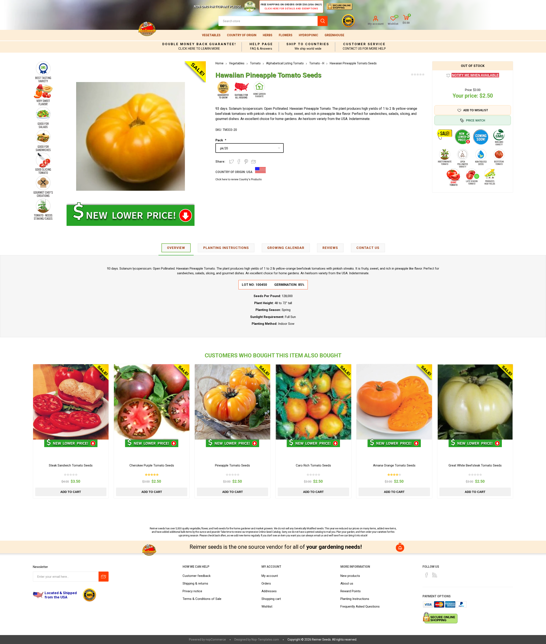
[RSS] (434, 575)
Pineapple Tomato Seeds (232, 465)
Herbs (267, 35)
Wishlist (266, 606)
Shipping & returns (195, 583)
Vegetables (211, 35)
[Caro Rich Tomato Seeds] (313, 402)
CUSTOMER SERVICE (364, 44)
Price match (475, 120)
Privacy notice (192, 591)
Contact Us (367, 248)
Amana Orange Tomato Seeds (394, 465)
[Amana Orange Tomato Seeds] (394, 402)
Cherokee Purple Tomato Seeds (151, 465)
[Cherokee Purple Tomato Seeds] (152, 402)
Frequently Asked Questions (360, 606)
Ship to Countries (307, 44)
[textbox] (268, 21)
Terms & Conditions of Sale (202, 599)
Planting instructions (226, 248)
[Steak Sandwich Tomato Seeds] (71, 402)
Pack (219, 140)
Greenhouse (334, 35)
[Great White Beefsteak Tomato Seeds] (475, 402)
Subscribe (104, 577)
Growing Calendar (285, 248)
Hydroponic (308, 35)
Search (323, 21)
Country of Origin (241, 35)
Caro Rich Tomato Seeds (313, 465)
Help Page (261, 44)
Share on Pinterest (246, 161)
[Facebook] (426, 575)
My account (375, 23)
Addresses (269, 591)
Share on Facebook (239, 161)
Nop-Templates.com (265, 639)
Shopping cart (271, 599)
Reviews (330, 248)
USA (249, 172)
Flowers (285, 35)
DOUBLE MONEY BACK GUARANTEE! (199, 44)
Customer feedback (197, 576)
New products (350, 576)
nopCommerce (216, 639)
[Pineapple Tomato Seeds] (232, 402)
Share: (220, 161)
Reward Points (350, 591)
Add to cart (70, 492)
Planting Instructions (354, 599)
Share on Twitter (231, 161)
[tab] (176, 248)
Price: (468, 90)
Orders (266, 583)
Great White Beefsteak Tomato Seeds (475, 465)
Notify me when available (475, 75)
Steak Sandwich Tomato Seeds (71, 465)
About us (346, 583)
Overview (176, 248)
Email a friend (253, 161)
